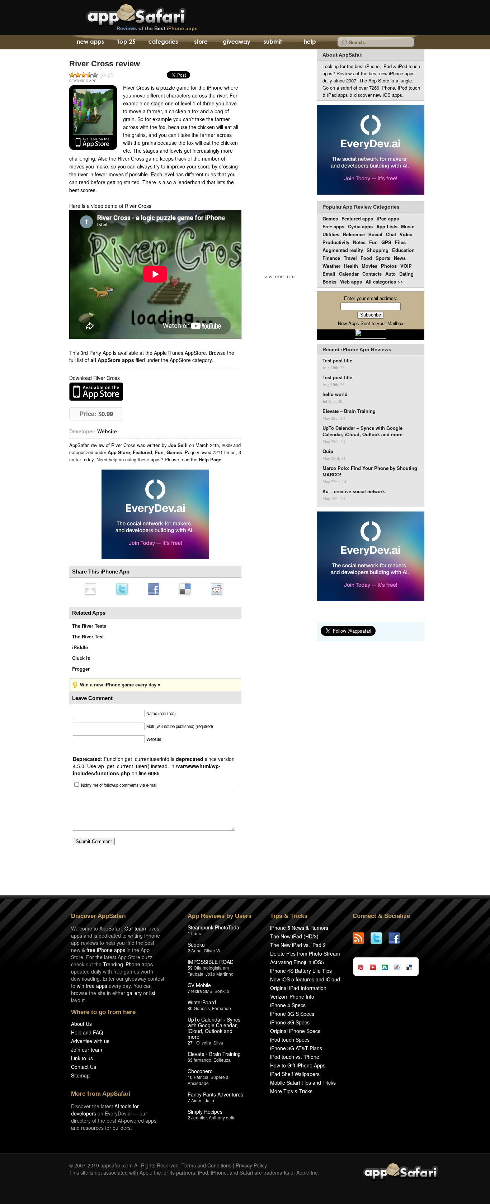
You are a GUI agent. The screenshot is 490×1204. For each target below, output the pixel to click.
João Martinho (220, 974)
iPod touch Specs (290, 1039)
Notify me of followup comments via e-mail (119, 785)
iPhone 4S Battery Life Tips (301, 970)
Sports (383, 257)
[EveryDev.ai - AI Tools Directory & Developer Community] (370, 150)
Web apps (351, 281)
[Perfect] (95, 75)
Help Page (210, 459)
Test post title (337, 360)
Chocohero (200, 1071)
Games (174, 452)
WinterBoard (202, 1002)
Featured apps (357, 218)
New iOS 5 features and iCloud (305, 979)
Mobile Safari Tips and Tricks (303, 1082)
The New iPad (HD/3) (294, 936)
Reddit (216, 589)
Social (375, 234)
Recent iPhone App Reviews (356, 349)
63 (190, 1060)
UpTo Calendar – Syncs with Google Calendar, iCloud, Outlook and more (362, 431)
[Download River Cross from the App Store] (93, 117)
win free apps (92, 985)
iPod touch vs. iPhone (294, 1056)
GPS (386, 242)
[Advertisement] (281, 160)
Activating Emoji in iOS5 (297, 962)
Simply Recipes (205, 1111)
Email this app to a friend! (90, 589)
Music (407, 226)
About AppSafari (342, 55)
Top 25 (126, 42)
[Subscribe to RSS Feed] (362, 938)
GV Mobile (199, 985)
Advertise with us (90, 1040)
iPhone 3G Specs (290, 1022)
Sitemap (80, 1075)
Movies (369, 265)
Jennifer (199, 1117)
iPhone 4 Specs (288, 1005)
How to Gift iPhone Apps (297, 1065)
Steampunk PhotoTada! (214, 927)
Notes (359, 242)
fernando (202, 1060)
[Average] (83, 75)
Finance (331, 257)
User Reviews (110, 75)
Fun (159, 452)
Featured (142, 452)
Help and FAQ (87, 1032)
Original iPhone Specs (295, 1030)
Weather (331, 265)
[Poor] (78, 75)
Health (351, 265)
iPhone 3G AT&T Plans (296, 1048)
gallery (134, 992)
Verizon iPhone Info (292, 996)
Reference (354, 234)
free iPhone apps (105, 949)
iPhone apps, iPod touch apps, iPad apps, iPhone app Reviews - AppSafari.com (151, 14)
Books (329, 281)
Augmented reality (342, 250)
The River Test (88, 636)
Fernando (221, 1008)
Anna (196, 950)
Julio (209, 1100)
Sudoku (196, 944)
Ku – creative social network (353, 491)
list (152, 992)
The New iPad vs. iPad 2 (298, 944)
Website (107, 431)
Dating (406, 273)
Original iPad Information (298, 987)
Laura (197, 933)
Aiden (197, 1100)
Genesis (202, 1008)
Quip (327, 451)
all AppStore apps (112, 359)
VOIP (406, 265)
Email (328, 273)
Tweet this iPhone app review (122, 589)
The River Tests (89, 625)
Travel (350, 257)
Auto (390, 273)
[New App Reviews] (89, 42)
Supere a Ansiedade (208, 1080)
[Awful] (72, 75)
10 (190, 1077)
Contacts (372, 273)
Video (406, 234)
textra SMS (201, 991)
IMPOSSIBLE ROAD (211, 961)
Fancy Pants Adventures (215, 1094)
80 (190, 1008)
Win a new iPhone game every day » (120, 684)
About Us (81, 1023)
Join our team (86, 1049)
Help (309, 42)
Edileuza (222, 1060)
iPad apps (388, 218)
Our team (135, 928)
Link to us (82, 1058)
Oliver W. (212, 950)
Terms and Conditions (206, 1165)
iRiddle (80, 647)
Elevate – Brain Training (349, 411)
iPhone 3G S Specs (292, 1013)
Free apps (333, 226)
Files (400, 242)
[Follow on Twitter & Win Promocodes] (379, 938)
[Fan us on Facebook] (397, 938)
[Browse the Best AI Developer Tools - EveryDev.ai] (155, 515)
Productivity (335, 242)
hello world (335, 394)
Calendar (349, 273)
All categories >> (384, 281)
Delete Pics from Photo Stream (305, 953)
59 (190, 968)
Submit (272, 42)
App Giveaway (236, 42)
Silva (218, 1042)
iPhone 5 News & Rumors (299, 927)
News (400, 257)
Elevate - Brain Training (214, 1053)
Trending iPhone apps (128, 964)
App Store (119, 452)
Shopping (377, 250)
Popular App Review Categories (361, 207)
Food (366, 257)
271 (191, 1042)
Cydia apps (360, 226)
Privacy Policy (251, 1165)
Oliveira (203, 1042)
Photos (389, 265)
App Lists (386, 226)
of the (157, 28)
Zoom (103, 75)
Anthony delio (222, 1117)
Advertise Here (281, 277)
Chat (391, 234)
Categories (163, 42)
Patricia (201, 1077)
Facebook (153, 589)
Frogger (81, 668)
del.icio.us (185, 589)
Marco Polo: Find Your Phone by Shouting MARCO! (369, 471)
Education (403, 250)
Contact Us (83, 1066)
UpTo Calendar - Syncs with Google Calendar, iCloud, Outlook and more (214, 1028)
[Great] (89, 75)
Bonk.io (222, 991)
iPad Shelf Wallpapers (295, 1073)
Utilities (330, 234)
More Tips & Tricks (291, 1091)
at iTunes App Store (96, 391)
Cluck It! (81, 658)
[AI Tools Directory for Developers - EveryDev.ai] (370, 556)
